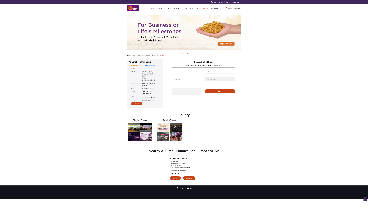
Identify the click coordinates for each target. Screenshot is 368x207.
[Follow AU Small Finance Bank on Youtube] (188, 188)
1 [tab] (180, 53)
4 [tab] (187, 53)
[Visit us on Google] (180, 188)
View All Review (150, 65)
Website (175, 178)
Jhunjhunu (155, 56)
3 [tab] (185, 53)
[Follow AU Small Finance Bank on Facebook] (177, 188)
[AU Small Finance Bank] (133, 8)
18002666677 (146, 93)
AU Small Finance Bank (178, 158)
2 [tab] (182, 53)
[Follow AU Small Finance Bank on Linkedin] (185, 188)
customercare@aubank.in (150, 97)
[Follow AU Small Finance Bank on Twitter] (182, 188)
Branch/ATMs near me (134, 56)
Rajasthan (146, 56)
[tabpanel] (184, 32)
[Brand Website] (190, 188)
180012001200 (147, 91)
